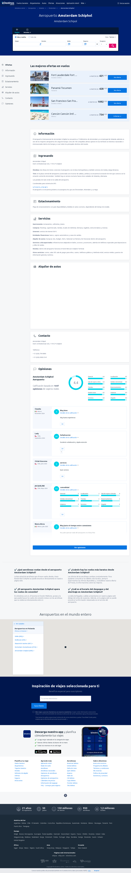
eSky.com (61, 856)
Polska (55, 837)
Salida (69, 41)
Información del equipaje (49, 783)
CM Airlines (70, 778)
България (37, 834)
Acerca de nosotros (99, 763)
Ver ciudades (20, 624)
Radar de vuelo (46, 766)
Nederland (35, 837)
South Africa (40, 848)
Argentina (17, 823)
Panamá (105, 823)
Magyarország (18, 837)
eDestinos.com (71, 856)
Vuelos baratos (22, 3)
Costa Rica (51, 823)
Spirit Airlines (71, 771)
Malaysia (58, 848)
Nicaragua (97, 823)
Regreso (85, 41)
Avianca (69, 773)
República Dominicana (63, 823)
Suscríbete (39, 706)
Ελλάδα (84, 834)
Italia (103, 834)
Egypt (16, 848)
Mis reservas (97, 771)
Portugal (62, 837)
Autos (44, 3)
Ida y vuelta (21, 37)
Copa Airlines (71, 780)
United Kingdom (19, 840)
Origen (17, 41)
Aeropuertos (45, 776)
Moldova (27, 837)
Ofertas (51, 3)
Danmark (57, 834)
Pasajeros (103, 41)
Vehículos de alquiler (21, 773)
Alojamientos (35, 3)
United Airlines (71, 766)
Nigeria (32, 848)
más (89, 870)
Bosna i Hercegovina (26, 834)
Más (82, 3)
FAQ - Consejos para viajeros (50, 785)
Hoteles (17, 771)
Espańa (73, 834)
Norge (42, 837)
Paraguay (26, 826)
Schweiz (100, 837)
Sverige (80, 837)
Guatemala (75, 823)
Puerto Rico (18, 826)
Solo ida (33, 37)
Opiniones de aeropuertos (49, 778)
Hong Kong (50, 848)
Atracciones (60, 3)
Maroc (26, 848)
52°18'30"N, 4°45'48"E (40, 187)
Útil (62, 424)
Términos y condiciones (101, 768)
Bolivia (24, 823)
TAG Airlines (71, 785)
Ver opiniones (79, 547)
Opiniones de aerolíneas (49, 773)
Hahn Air (70, 776)
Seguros (17, 778)
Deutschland (65, 834)
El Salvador (35, 823)
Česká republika (47, 834)
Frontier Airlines (72, 783)
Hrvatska (91, 834)
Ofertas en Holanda (20, 631)
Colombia (43, 823)
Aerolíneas (44, 768)
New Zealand (82, 848)
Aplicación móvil (73, 3)
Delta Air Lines (72, 768)
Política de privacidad (100, 773)
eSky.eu (54, 856)
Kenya (21, 848)
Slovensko (87, 837)
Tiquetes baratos (20, 768)
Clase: (107, 37)
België (16, 834)
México (90, 823)
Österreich (48, 837)
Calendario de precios (48, 780)
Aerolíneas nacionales (48, 771)
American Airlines (72, 763)
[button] (65, 647)
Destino (44, 41)
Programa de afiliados (100, 766)
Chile (28, 823)
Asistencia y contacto (100, 776)
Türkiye (72, 848)
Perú (110, 823)
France (79, 834)
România (74, 837)
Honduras (84, 823)
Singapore (66, 848)
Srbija (68, 837)
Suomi (94, 837)
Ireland (98, 834)
